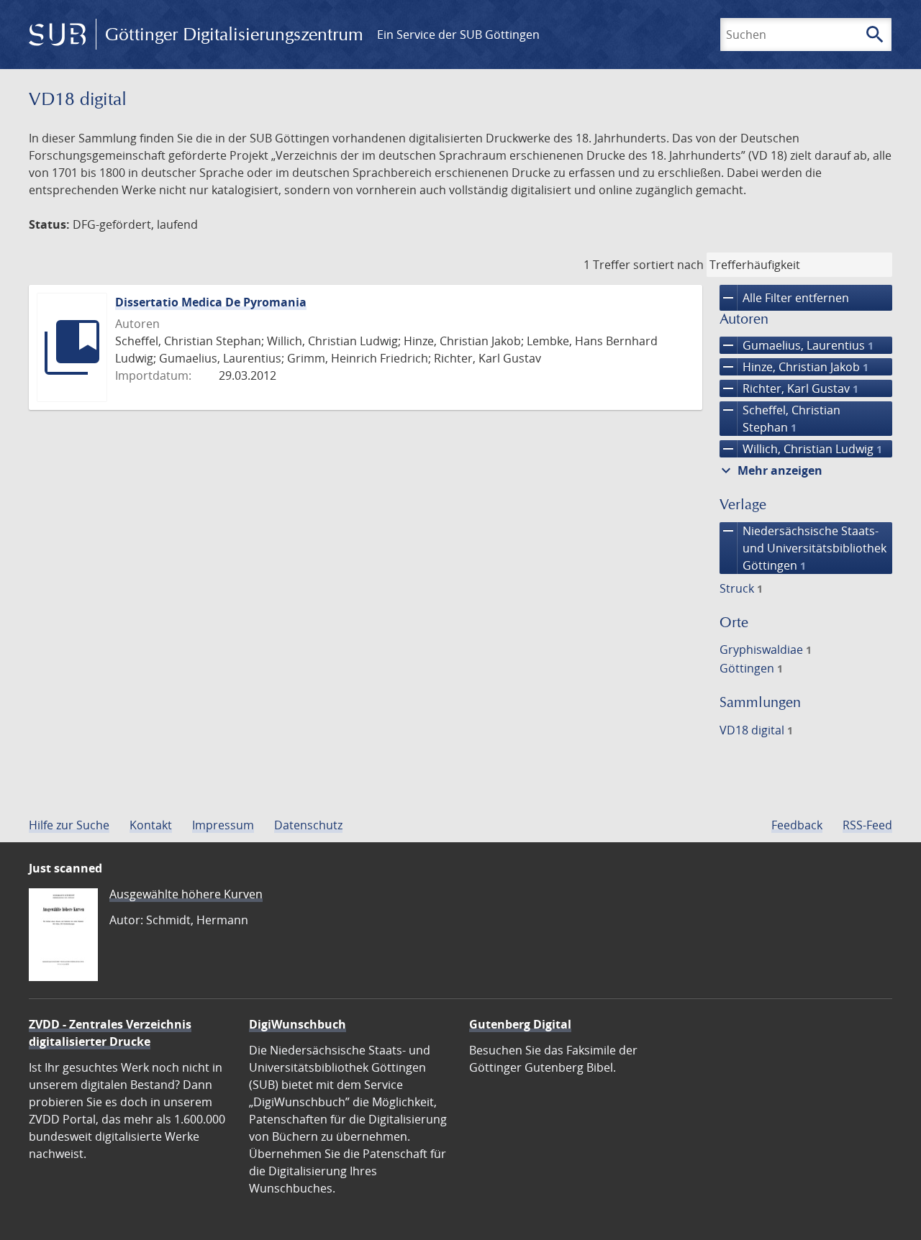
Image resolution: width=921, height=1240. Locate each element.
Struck (741, 588)
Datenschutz (308, 825)
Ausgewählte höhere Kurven (186, 894)
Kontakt (151, 825)
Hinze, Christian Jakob (794, 366)
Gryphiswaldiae (766, 649)
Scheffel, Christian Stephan (780, 418)
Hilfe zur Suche (69, 825)
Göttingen (751, 668)
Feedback (796, 825)
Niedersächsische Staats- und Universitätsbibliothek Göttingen (803, 547)
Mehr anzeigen (769, 470)
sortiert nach (668, 265)
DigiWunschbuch (297, 1024)
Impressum (223, 825)
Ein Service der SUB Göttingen (458, 34)
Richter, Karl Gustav (789, 388)
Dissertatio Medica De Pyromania (211, 302)
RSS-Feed (867, 825)
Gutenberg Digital (520, 1024)
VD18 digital (756, 730)
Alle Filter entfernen (784, 297)
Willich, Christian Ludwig (801, 448)
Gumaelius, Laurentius (797, 345)
